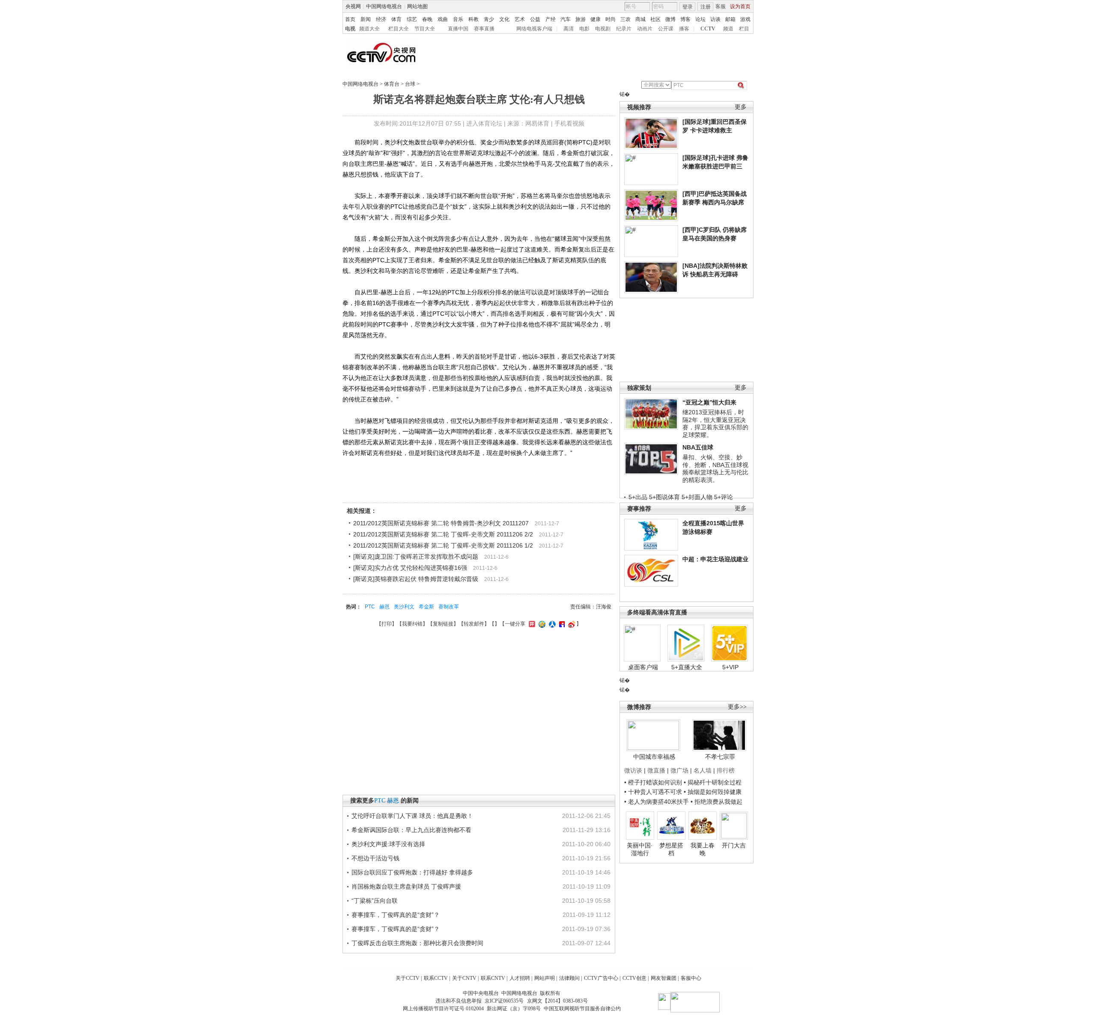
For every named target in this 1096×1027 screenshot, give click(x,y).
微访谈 (633, 770)
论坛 (700, 19)
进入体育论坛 (484, 123)
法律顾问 (569, 978)
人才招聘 (519, 978)
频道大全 (369, 29)
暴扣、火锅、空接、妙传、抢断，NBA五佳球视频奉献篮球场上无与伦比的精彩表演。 (715, 468)
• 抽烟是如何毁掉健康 (713, 791)
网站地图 (417, 6)
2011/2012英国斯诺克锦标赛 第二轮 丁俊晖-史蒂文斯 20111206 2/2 (443, 534)
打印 (386, 624)
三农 (625, 19)
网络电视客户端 (534, 29)
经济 (381, 19)
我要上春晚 (703, 849)
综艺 (412, 19)
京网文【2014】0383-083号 (557, 1001)
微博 (670, 19)
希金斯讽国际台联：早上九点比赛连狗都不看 (411, 829)
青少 (489, 19)
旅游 (580, 19)
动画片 (644, 29)
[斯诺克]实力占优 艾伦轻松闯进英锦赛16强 (410, 567)
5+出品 (637, 497)
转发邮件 (474, 624)
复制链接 (443, 624)
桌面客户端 (643, 667)
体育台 (391, 84)
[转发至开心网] (531, 624)
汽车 (565, 19)
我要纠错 (412, 624)
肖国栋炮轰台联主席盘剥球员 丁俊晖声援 (406, 886)
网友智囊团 (663, 978)
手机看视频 (569, 123)
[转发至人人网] (551, 624)
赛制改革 (448, 607)
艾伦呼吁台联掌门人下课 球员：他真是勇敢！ (412, 815)
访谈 (715, 19)
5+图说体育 (664, 497)
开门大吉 (734, 845)
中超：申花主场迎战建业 (715, 559)
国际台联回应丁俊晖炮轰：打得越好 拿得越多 (412, 872)
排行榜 (726, 770)
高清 (568, 29)
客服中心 (691, 978)
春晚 (427, 19)
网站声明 (544, 978)
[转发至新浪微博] (570, 624)
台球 (410, 84)
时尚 (610, 19)
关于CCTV (408, 978)
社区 (655, 19)
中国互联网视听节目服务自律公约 (582, 1009)
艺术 (520, 19)
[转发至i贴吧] (561, 624)
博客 (685, 19)
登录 (687, 7)
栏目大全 (398, 29)
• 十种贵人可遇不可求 (654, 791)
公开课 (665, 29)
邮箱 (730, 19)
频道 (728, 29)
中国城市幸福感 (654, 756)
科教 (473, 19)
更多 (741, 107)
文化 (504, 19)
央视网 (353, 6)
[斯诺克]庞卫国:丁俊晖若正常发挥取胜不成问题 (415, 556)
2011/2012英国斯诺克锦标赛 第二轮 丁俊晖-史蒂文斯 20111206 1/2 (443, 545)
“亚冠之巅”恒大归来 (709, 402)
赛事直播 (484, 29)
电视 (350, 29)
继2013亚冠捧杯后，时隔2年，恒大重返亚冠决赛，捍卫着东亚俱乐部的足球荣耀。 (715, 423)
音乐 (458, 19)
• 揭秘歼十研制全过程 (713, 782)
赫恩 (384, 607)
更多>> (737, 707)
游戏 (745, 19)
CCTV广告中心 (601, 978)
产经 (550, 19)
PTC (370, 607)
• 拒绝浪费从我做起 (716, 801)
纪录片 (623, 29)
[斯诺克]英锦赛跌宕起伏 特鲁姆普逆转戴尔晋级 (415, 578)
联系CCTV (436, 978)
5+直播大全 (686, 667)
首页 (350, 19)
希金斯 (426, 607)
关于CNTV (464, 978)
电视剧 (603, 29)
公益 (535, 19)
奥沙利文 (404, 607)
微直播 (656, 770)
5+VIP (730, 667)
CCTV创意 (634, 978)
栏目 (744, 29)
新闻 (365, 19)
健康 (595, 19)
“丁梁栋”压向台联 (374, 900)
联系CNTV (493, 978)
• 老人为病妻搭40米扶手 (656, 801)
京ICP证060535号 (504, 1001)
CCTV (707, 29)
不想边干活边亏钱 (375, 858)
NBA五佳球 (697, 447)
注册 (705, 7)
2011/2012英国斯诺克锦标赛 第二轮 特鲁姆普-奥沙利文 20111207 (441, 523)
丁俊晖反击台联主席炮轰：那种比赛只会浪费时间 (417, 943)
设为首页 (740, 6)
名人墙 (703, 770)
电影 (584, 29)
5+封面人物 (697, 497)
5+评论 (723, 497)
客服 (720, 6)
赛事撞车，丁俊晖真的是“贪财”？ (395, 914)
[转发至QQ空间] (540, 624)
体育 (396, 19)
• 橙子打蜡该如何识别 (653, 782)
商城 (640, 19)
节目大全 (424, 29)
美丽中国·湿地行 (640, 849)
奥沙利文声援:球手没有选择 (388, 844)
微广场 (679, 770)
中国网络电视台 (384, 6)
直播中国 (458, 29)
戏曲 (443, 19)
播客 (684, 29)
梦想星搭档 (671, 849)
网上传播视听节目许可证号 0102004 (443, 1009)
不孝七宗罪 (720, 756)
